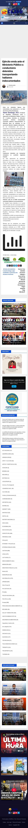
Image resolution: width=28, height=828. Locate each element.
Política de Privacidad (16, 822)
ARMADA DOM (6, 457)
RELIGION (4, 609)
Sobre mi (10, 824)
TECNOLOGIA (5, 640)
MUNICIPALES (6, 574)
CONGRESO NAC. (6, 488)
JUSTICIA (4, 550)
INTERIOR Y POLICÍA (7, 543)
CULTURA (4, 491)
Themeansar (23, 818)
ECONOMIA (5, 526)
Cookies (4, 822)
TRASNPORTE (6, 650)
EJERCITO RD (6, 533)
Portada (4, 602)
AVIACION (4, 467)
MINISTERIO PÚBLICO (8, 567)
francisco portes (12, 85)
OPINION (4, 581)
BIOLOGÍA (4, 474)
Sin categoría (5, 626)
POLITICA (4, 599)
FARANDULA (5, 536)
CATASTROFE (6, 481)
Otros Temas (5, 585)
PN (3, 592)
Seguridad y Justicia (7, 623)
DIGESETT (5, 509)
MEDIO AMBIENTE (7, 561)
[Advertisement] (14, 39)
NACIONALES (5, 578)
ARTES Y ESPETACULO (8, 464)
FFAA (3, 540)
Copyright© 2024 (16, 824)
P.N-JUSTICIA (5, 588)
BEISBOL (4, 471)
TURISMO (4, 654)
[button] (26, 23)
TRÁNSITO (5, 647)
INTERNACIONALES (7, 547)
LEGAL (4, 554)
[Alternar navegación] (14, 23)
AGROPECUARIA (6, 453)
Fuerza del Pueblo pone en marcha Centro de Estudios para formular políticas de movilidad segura (13, 421)
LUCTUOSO (5, 557)
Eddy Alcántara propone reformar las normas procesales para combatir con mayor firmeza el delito (13, 440)
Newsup (18, 818)
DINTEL (4, 516)
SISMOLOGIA (5, 630)
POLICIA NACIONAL (7, 595)
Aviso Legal (9, 822)
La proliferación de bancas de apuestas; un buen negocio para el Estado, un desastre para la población (13, 433)
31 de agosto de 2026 (9, 676)
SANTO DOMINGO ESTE (8, 616)
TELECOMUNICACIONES (8, 643)
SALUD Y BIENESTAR (7, 612)
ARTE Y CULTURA (7, 460)
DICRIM (4, 505)
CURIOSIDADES (6, 498)
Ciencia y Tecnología (7, 485)
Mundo (4, 571)
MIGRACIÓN (5, 564)
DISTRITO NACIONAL (7, 519)
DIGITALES (5, 512)
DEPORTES (5, 502)
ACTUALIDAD (5, 450)
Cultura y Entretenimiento (8, 495)
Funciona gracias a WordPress (8, 818)
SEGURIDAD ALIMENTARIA (9, 619)
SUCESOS (5, 637)
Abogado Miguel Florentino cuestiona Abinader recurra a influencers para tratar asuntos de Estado (13, 427)
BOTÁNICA (5, 478)
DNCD (4, 523)
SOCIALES (5, 633)
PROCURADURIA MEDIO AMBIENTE (11, 605)
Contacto (23, 822)
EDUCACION (5, 529)
